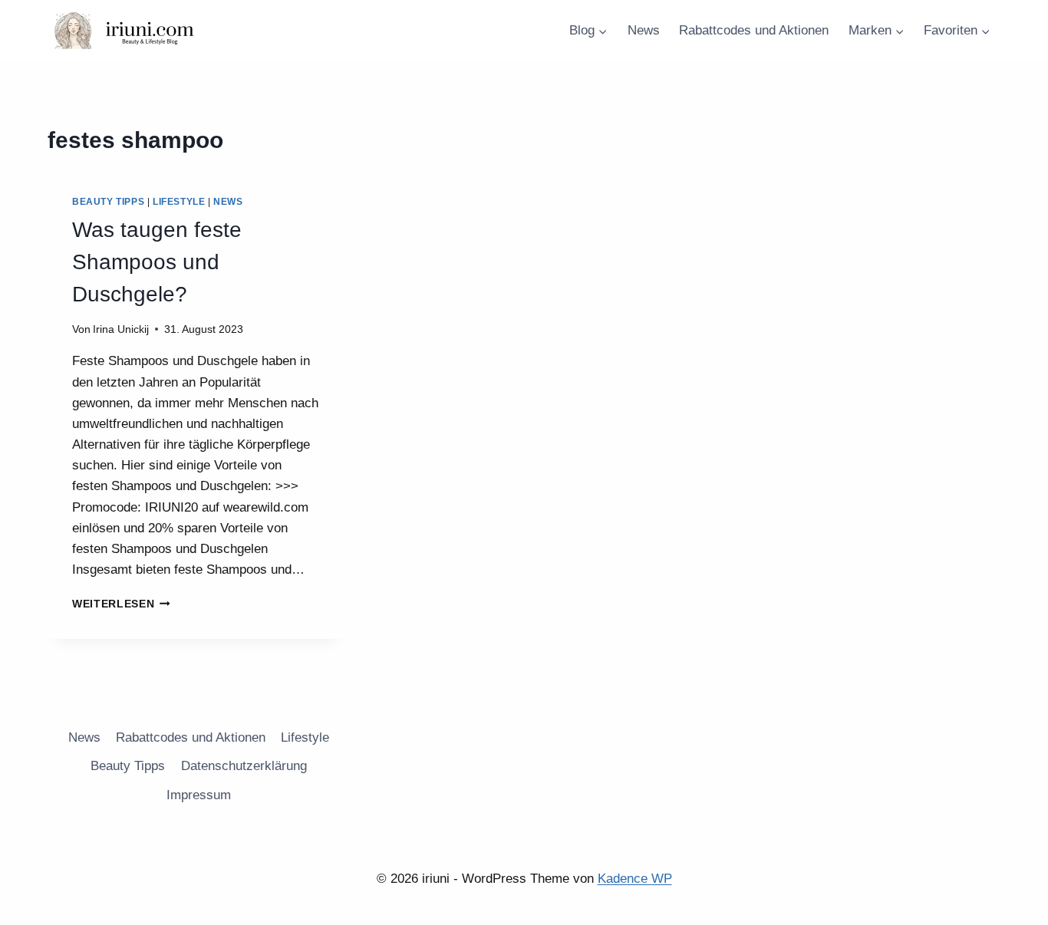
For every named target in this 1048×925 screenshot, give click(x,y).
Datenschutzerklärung (244, 766)
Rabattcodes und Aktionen (754, 30)
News (644, 30)
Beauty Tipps (108, 201)
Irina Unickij (121, 329)
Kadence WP (635, 878)
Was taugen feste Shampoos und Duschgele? (157, 262)
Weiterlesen (121, 604)
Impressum (198, 795)
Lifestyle (179, 201)
